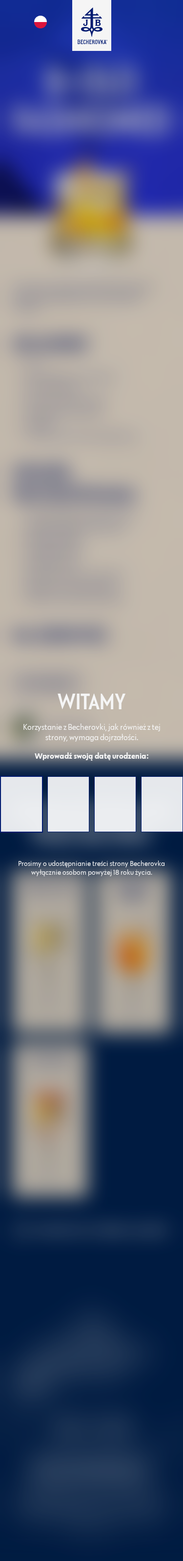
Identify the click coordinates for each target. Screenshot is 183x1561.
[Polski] (40, 22)
